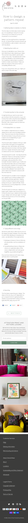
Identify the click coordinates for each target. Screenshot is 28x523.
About (5, 462)
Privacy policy (7, 490)
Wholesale (6, 474)
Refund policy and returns (10, 451)
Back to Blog (15, 313)
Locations (6, 466)
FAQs (4, 442)
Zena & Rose (11, 517)
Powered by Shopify (19, 517)
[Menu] (25, 6)
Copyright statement (9, 485)
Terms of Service (8, 494)
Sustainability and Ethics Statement (13, 470)
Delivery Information (9, 446)
